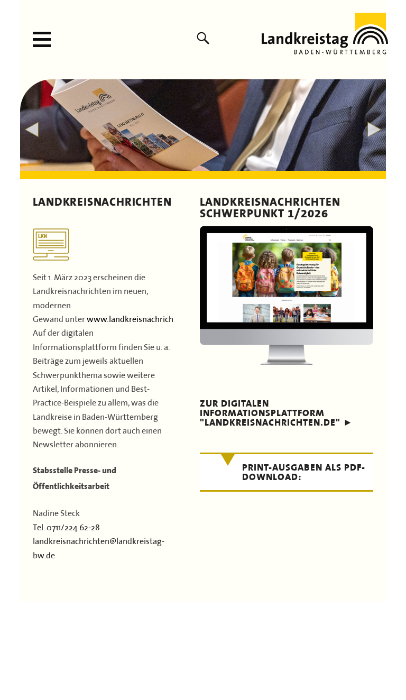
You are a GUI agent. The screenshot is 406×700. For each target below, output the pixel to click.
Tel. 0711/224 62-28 (66, 526)
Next (374, 129)
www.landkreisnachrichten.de (142, 318)
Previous (31, 129)
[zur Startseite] (324, 50)
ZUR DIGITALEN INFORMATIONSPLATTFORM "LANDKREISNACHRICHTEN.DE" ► (276, 413)
